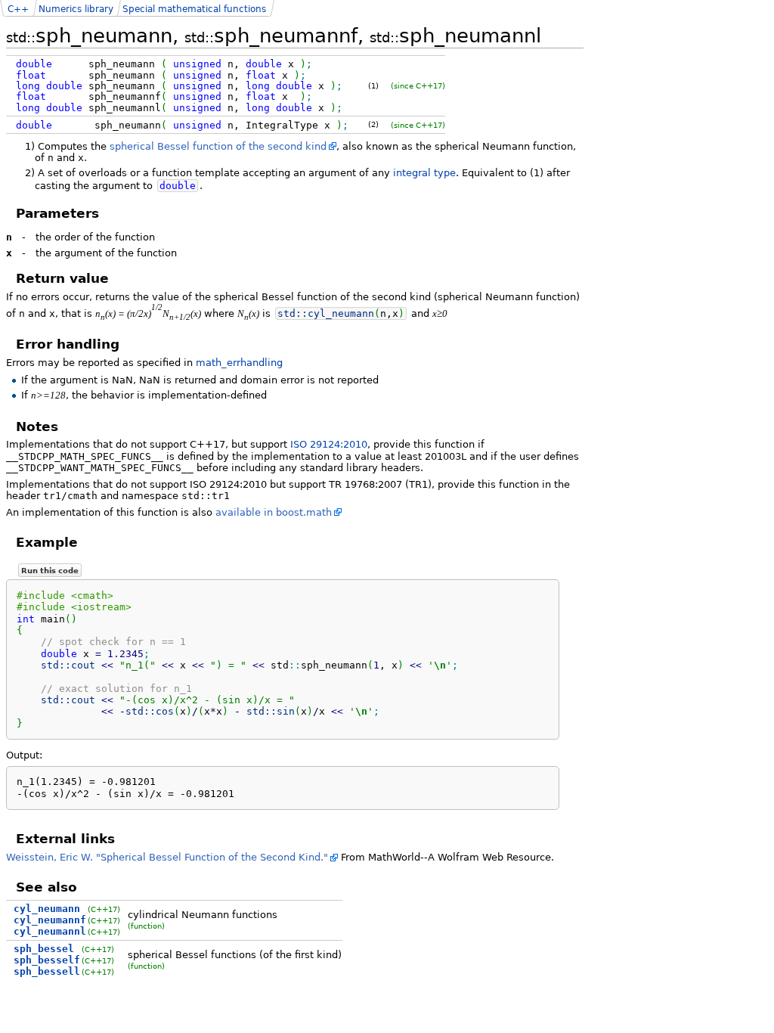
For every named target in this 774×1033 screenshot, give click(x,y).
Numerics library (76, 9)
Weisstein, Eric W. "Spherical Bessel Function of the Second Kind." (167, 857)
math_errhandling (239, 362)
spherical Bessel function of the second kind (218, 146)
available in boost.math (273, 512)
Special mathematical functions (194, 9)
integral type (424, 172)
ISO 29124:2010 (328, 444)
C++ (18, 9)
